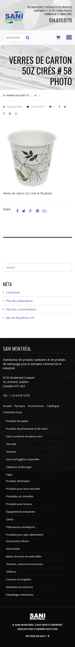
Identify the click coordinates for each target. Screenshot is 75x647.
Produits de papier (17, 421)
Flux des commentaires (21, 309)
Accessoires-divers (17, 541)
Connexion (13, 292)
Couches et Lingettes (18, 579)
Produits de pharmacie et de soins (27, 428)
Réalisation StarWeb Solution (37, 628)
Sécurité (11, 444)
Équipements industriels (20, 511)
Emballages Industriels (19, 594)
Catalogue (53, 406)
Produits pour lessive (19, 504)
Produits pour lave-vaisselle (23, 488)
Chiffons (11, 571)
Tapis (9, 474)
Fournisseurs (36, 406)
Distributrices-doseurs (19, 587)
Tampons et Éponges (19, 467)
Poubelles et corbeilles (20, 496)
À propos (19, 406)
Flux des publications (19, 301)
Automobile (13, 549)
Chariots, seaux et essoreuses (24, 564)
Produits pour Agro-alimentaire (24, 534)
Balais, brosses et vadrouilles (24, 556)
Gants (9, 519)
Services (11, 451)
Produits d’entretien (18, 481)
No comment (38, 106)
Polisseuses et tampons (20, 527)
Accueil (7, 406)
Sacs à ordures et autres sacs (24, 436)
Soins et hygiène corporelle (22, 459)
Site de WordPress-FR (20, 318)
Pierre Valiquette (17, 95)
